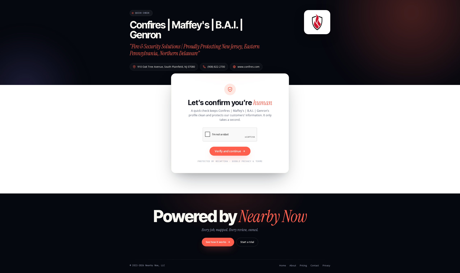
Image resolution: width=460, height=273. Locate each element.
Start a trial (247, 242)
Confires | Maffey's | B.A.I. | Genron (186, 30)
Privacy (326, 265)
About (292, 265)
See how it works (216, 242)
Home (282, 265)
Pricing (303, 265)
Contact (314, 265)
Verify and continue (228, 151)
